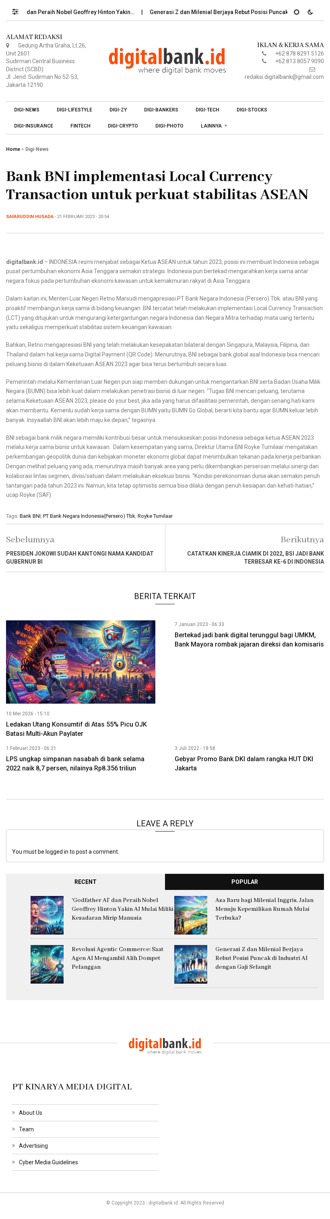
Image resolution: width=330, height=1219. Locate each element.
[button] (19, 9)
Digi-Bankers (161, 110)
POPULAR (244, 882)
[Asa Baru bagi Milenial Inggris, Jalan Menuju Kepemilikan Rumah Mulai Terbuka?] (190, 915)
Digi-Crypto (123, 126)
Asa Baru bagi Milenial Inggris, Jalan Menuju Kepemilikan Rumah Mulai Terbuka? (264, 909)
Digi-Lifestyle (74, 110)
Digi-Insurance (33, 126)
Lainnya (211, 126)
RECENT (85, 882)
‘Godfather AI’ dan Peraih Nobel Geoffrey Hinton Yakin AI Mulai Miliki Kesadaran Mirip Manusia (122, 909)
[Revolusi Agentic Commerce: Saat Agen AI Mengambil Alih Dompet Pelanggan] (47, 964)
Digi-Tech (207, 110)
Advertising (33, 1146)
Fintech (80, 126)
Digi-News (26, 110)
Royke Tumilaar (155, 516)
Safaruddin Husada (30, 216)
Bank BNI (30, 516)
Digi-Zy (118, 110)
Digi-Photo (169, 126)
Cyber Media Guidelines (48, 1162)
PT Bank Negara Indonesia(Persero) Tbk (89, 516)
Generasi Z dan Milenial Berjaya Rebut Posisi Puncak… (208, 12)
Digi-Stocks (252, 110)
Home (13, 149)
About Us (30, 1113)
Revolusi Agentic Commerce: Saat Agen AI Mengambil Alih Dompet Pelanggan (117, 958)
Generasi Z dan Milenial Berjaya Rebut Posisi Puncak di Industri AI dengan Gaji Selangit (261, 958)
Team (26, 1129)
